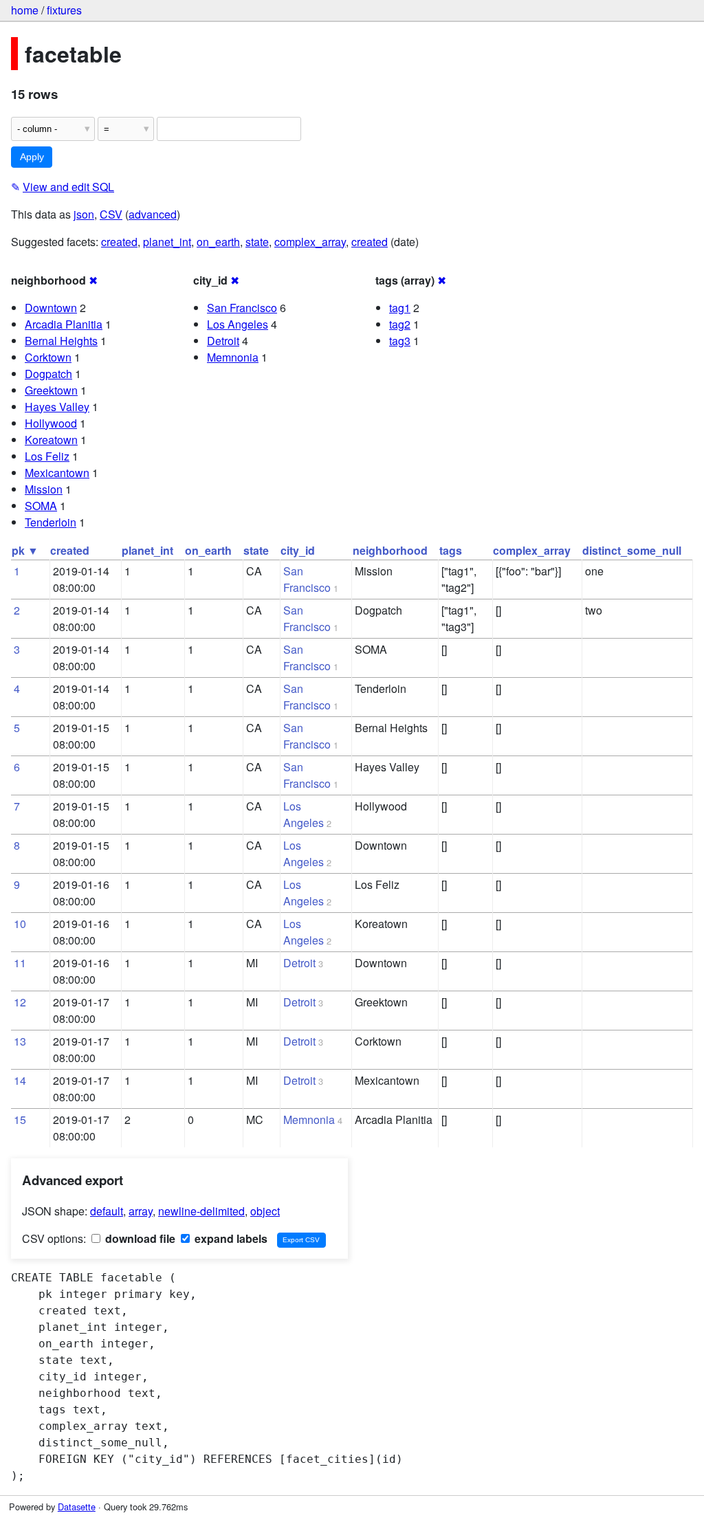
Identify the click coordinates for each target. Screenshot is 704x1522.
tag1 (399, 308)
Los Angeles (237, 324)
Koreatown (51, 440)
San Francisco (242, 308)
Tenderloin (50, 522)
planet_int (167, 242)
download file (138, 1238)
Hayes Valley (57, 407)
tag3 (399, 341)
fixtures (64, 10)
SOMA (41, 506)
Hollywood (51, 423)
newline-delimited (201, 1211)
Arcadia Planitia (63, 324)
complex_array (310, 242)
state (257, 242)
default (106, 1211)
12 (20, 1002)
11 (20, 963)
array (141, 1211)
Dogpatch (48, 374)
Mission (44, 489)
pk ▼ (25, 550)
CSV (111, 214)
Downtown (51, 308)
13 (20, 1041)
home (24, 10)
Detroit (223, 341)
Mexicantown (57, 473)
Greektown (51, 390)
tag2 (399, 324)
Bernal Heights (61, 341)
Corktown (48, 357)
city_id (297, 550)
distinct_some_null (631, 550)
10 (20, 923)
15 (20, 1119)
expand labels (229, 1238)
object (265, 1211)
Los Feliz (47, 456)
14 (20, 1080)
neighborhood (390, 550)
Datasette (77, 1506)
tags (450, 550)
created (119, 242)
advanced (153, 214)
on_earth (218, 242)
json (84, 214)
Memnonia (232, 357)
